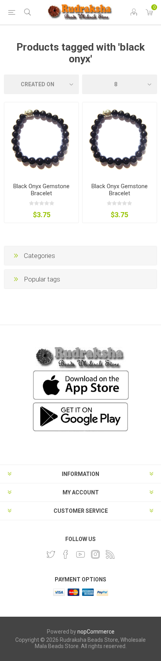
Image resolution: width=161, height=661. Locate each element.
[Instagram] (95, 554)
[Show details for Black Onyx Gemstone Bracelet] (41, 139)
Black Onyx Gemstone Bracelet (41, 190)
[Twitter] (51, 554)
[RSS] (110, 554)
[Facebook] (65, 554)
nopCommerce (95, 631)
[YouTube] (80, 554)
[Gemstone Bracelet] (119, 139)
